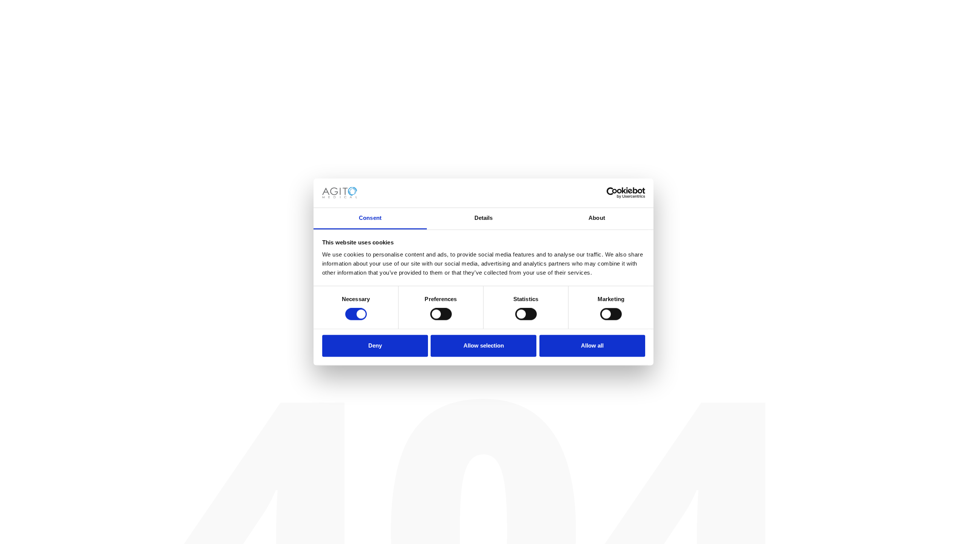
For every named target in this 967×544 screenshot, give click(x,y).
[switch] (441, 314)
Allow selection (483, 345)
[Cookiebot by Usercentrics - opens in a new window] (612, 193)
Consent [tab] (370, 218)
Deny (375, 345)
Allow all (592, 345)
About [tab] (597, 218)
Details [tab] (483, 218)
